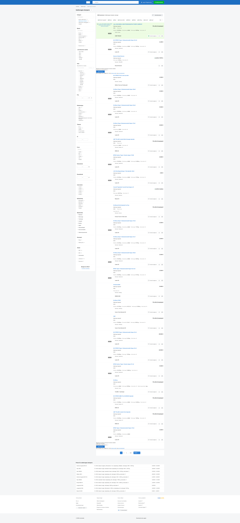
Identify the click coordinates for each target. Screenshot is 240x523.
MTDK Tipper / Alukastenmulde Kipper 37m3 (123, 428)
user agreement (121, 73)
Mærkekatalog (99, 509)
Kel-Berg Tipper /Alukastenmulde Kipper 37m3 (124, 123)
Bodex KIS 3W (79, 491)
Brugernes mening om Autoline (103, 507)
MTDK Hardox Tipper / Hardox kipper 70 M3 (123, 155)
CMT (114, 316)
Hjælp (77, 503)
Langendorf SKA (80, 488)
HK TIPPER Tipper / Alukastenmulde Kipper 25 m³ (125, 332)
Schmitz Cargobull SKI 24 (82, 465)
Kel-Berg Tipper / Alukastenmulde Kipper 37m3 (124, 220)
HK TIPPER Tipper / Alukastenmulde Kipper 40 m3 (125, 40)
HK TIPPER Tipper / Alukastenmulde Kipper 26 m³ (125, 348)
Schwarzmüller (116, 284)
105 (130, 453)
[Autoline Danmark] (80, 2)
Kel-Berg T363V (117, 300)
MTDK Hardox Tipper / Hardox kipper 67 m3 (123, 364)
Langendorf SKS (80, 485)
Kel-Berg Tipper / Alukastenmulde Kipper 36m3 (124, 89)
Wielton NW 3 (79, 474)
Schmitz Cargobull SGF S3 (82, 476)
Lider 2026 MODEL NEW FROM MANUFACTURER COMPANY (127, 24)
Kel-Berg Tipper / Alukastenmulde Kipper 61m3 (124, 105)
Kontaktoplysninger (80, 505)
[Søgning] (93, 2)
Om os (77, 500)
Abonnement (100, 71)
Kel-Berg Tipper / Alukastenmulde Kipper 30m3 (124, 252)
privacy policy (114, 73)
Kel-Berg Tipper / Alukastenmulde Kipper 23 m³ (124, 236)
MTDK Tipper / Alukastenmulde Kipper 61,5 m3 (124, 268)
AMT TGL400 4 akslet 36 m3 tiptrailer (121, 412)
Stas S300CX (79, 471)
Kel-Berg (115, 380)
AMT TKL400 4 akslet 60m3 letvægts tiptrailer (124, 139)
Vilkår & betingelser (100, 500)
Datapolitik (99, 503)
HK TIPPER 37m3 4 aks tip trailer (121, 75)
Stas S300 (79, 468)
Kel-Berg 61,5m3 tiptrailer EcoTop (121, 205)
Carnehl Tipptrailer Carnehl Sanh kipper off (123, 187)
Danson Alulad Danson (118, 56)
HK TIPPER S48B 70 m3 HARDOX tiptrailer (123, 396)
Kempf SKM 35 (80, 482)
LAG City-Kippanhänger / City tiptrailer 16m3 (123, 171)
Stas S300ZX (79, 479)
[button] (159, 36)
